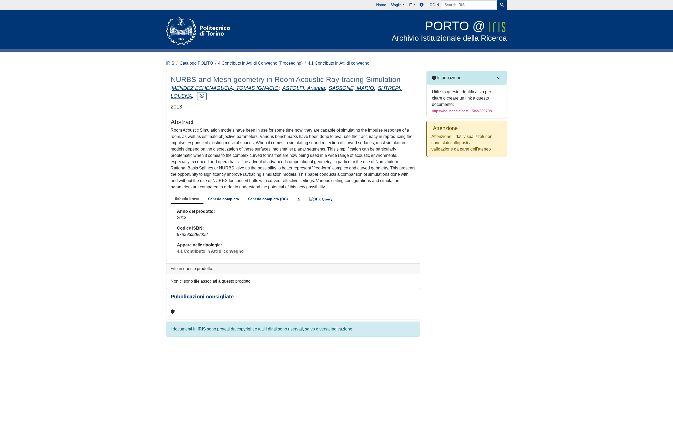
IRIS (170, 63)
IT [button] (410, 5)
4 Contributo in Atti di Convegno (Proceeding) (260, 63)
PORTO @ (449, 30)
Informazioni (448, 77)
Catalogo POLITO (196, 63)
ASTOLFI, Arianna (303, 88)
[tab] (298, 199)
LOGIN (433, 5)
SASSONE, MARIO (351, 88)
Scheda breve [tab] (187, 198)
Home (381, 5)
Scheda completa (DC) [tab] (268, 199)
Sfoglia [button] (396, 5)
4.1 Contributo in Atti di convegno (338, 63)
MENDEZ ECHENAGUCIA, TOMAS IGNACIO (225, 88)
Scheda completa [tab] (223, 199)
